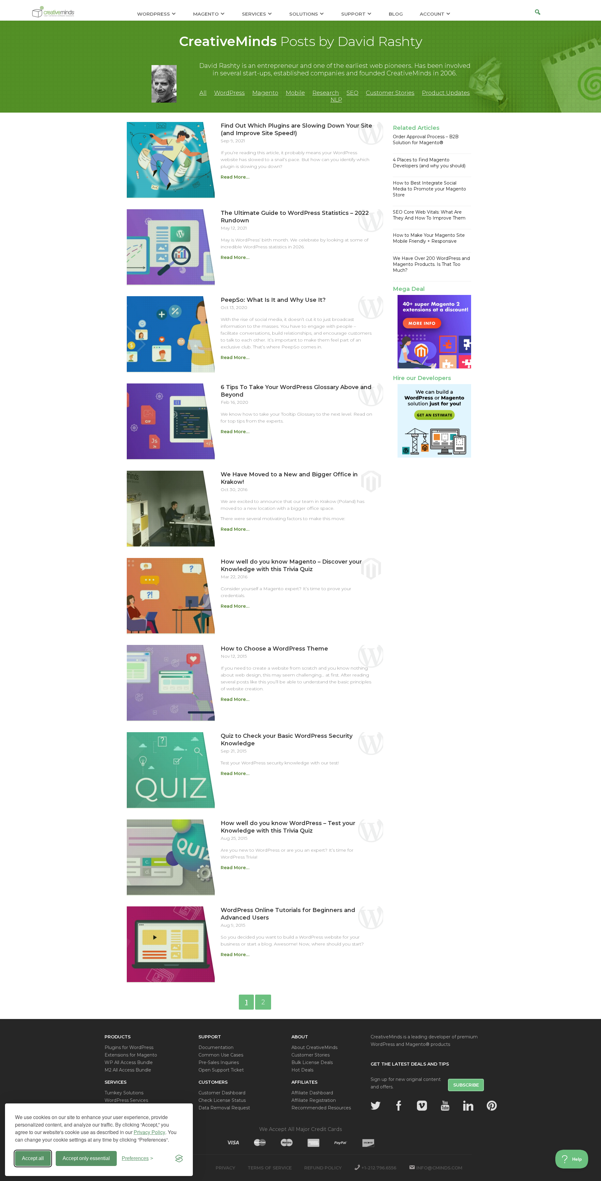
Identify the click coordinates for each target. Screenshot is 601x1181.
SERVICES (254, 14)
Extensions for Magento (131, 1055)
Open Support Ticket (221, 1070)
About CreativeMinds (314, 1047)
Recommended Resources (321, 1108)
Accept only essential (86, 1158)
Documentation (216, 1047)
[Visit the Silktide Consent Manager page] (179, 1158)
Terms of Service (270, 1168)
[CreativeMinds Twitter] (376, 1106)
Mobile (295, 92)
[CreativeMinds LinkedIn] (468, 1106)
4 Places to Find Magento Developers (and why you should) (429, 163)
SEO (352, 92)
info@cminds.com (439, 1168)
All (203, 92)
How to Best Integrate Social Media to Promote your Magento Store (429, 189)
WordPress (229, 92)
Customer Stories (390, 92)
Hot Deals (302, 1070)
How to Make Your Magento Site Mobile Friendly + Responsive (429, 238)
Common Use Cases (220, 1055)
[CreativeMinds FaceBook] (399, 1106)
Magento (265, 92)
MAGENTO (206, 14)
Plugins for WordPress (129, 1047)
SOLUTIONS (303, 14)
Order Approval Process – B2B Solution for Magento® (426, 139)
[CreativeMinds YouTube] (445, 1106)
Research (325, 92)
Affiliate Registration (313, 1100)
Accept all (33, 1158)
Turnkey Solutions (124, 1093)
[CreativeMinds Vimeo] (422, 1106)
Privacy (225, 1168)
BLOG (396, 14)
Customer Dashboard (221, 1093)
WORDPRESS (153, 14)
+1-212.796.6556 (379, 1168)
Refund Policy (323, 1168)
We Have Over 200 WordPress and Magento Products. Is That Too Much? (431, 264)
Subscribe (466, 1085)
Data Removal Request (224, 1108)
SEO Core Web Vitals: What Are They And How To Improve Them (429, 215)
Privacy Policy (149, 1132)
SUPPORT (353, 14)
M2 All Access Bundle (128, 1070)
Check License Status (222, 1100)
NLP (336, 99)
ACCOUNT (432, 14)
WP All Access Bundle (129, 1062)
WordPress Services (126, 1100)
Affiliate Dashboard (312, 1093)
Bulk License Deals (312, 1062)
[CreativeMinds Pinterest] (492, 1106)
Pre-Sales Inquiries (218, 1062)
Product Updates (446, 92)
